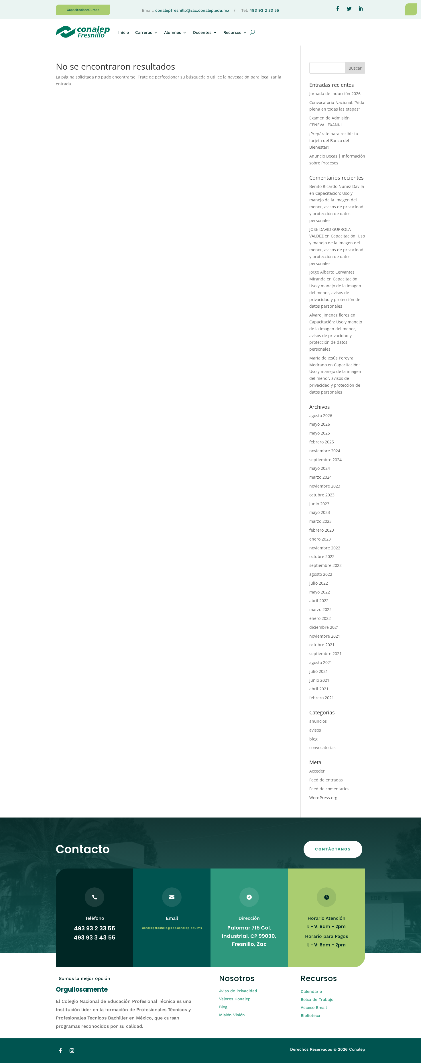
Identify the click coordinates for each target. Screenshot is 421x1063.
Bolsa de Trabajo (317, 999)
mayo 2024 (319, 468)
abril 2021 (318, 688)
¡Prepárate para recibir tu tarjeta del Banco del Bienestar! (333, 140)
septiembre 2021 (325, 653)
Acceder (317, 771)
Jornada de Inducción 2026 (335, 93)
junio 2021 (319, 680)
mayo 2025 (319, 433)
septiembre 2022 (325, 565)
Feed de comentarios (329, 788)
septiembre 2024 (325, 459)
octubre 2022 (322, 556)
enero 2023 (320, 539)
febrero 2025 (321, 442)
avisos (315, 730)
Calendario (311, 991)
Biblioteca (310, 1015)
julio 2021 (318, 671)
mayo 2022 (319, 592)
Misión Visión (232, 1015)
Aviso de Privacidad (238, 991)
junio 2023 (319, 503)
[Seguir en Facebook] (337, 8)
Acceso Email (314, 1007)
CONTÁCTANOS (333, 849)
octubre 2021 (322, 644)
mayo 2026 (319, 424)
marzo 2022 (320, 609)
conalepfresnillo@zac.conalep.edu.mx (192, 10)
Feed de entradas (326, 780)
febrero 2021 (321, 697)
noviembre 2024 (324, 450)
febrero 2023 (321, 530)
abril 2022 (318, 600)
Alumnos (172, 32)
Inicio (123, 32)
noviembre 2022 (324, 548)
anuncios (318, 721)
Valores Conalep (235, 999)
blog (313, 739)
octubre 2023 (322, 495)
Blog (223, 1007)
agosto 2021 (320, 662)
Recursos (232, 32)
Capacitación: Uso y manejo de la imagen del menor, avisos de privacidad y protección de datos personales (336, 206)
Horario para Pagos (326, 936)
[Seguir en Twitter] (349, 8)
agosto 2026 (320, 415)
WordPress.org (323, 797)
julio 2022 (318, 583)
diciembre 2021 (324, 627)
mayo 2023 (319, 512)
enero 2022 (320, 618)
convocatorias (322, 747)
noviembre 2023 (324, 486)
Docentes (202, 32)
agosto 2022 (320, 574)
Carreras (143, 32)
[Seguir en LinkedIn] (360, 8)
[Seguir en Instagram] (71, 1050)
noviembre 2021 (324, 636)
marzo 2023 (320, 521)
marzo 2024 (320, 477)
